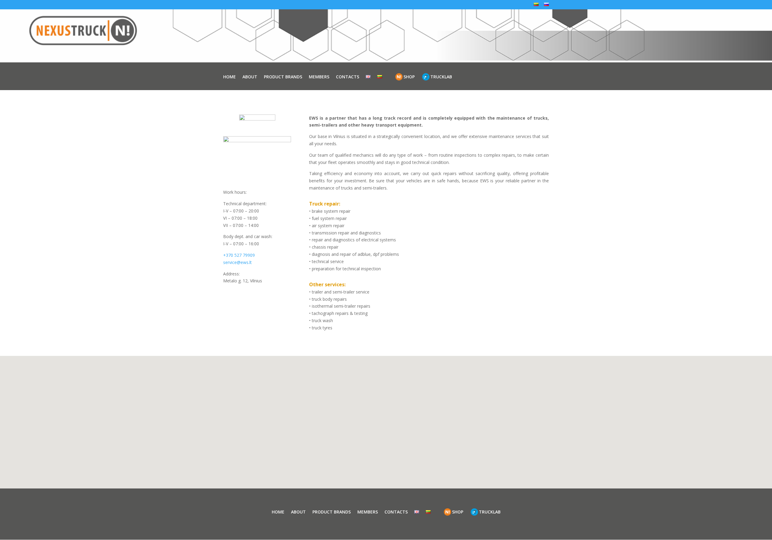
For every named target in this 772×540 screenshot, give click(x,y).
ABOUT (249, 77)
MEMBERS (319, 77)
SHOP (409, 77)
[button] (390, 436)
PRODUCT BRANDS (283, 77)
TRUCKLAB (441, 77)
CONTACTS (347, 77)
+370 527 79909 (239, 255)
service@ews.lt (237, 262)
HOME (229, 77)
